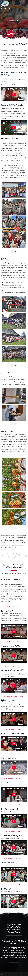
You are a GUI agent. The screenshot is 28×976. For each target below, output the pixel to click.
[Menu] (26, 2)
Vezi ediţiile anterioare (14, 961)
